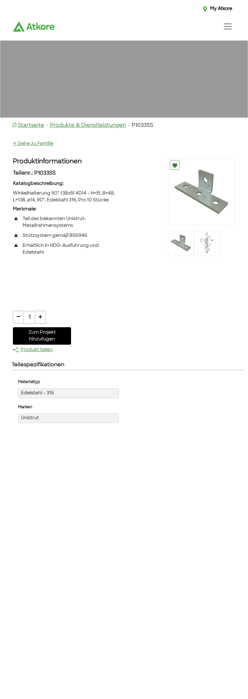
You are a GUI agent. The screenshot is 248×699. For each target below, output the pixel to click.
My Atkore (221, 8)
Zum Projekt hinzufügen (42, 336)
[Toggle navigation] (227, 26)
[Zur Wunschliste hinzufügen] (175, 165)
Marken (25, 407)
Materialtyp (29, 382)
